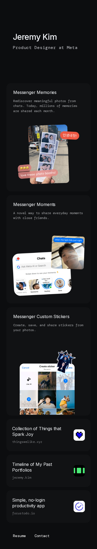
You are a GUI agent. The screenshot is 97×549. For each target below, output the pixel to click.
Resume (19, 536)
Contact (42, 536)
